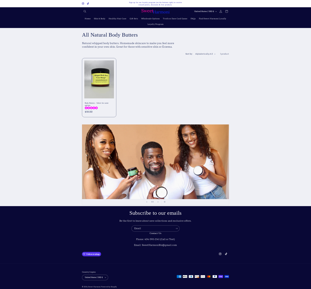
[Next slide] (158, 202)
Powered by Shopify (109, 287)
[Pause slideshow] (164, 202)
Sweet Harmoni (94, 287)
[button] (85, 11)
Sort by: (189, 54)
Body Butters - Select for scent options (96, 104)
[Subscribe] (176, 228)
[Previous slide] (147, 202)
